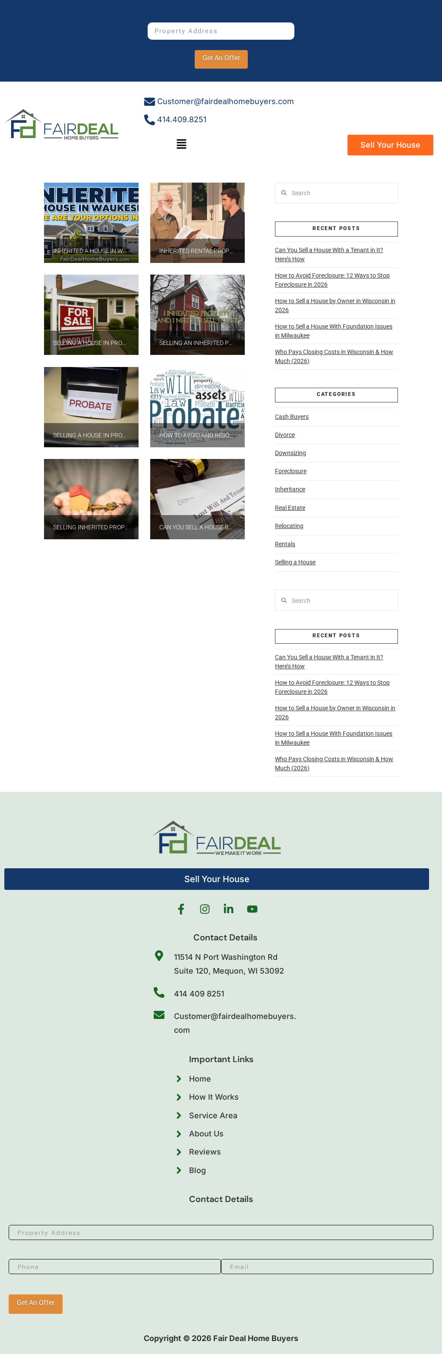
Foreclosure (290, 471)
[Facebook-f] (181, 909)
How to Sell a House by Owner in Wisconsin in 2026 (335, 305)
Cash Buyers (292, 416)
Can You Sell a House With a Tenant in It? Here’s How (329, 255)
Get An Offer (221, 58)
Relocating (289, 525)
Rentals (285, 544)
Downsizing (290, 452)
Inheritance (290, 489)
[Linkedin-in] (229, 909)
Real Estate (290, 507)
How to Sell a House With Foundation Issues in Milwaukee (333, 331)
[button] (181, 145)
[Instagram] (205, 909)
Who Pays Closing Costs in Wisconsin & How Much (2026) (334, 356)
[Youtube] (252, 909)
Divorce (285, 434)
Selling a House (295, 562)
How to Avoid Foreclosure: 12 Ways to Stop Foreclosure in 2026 (332, 280)
